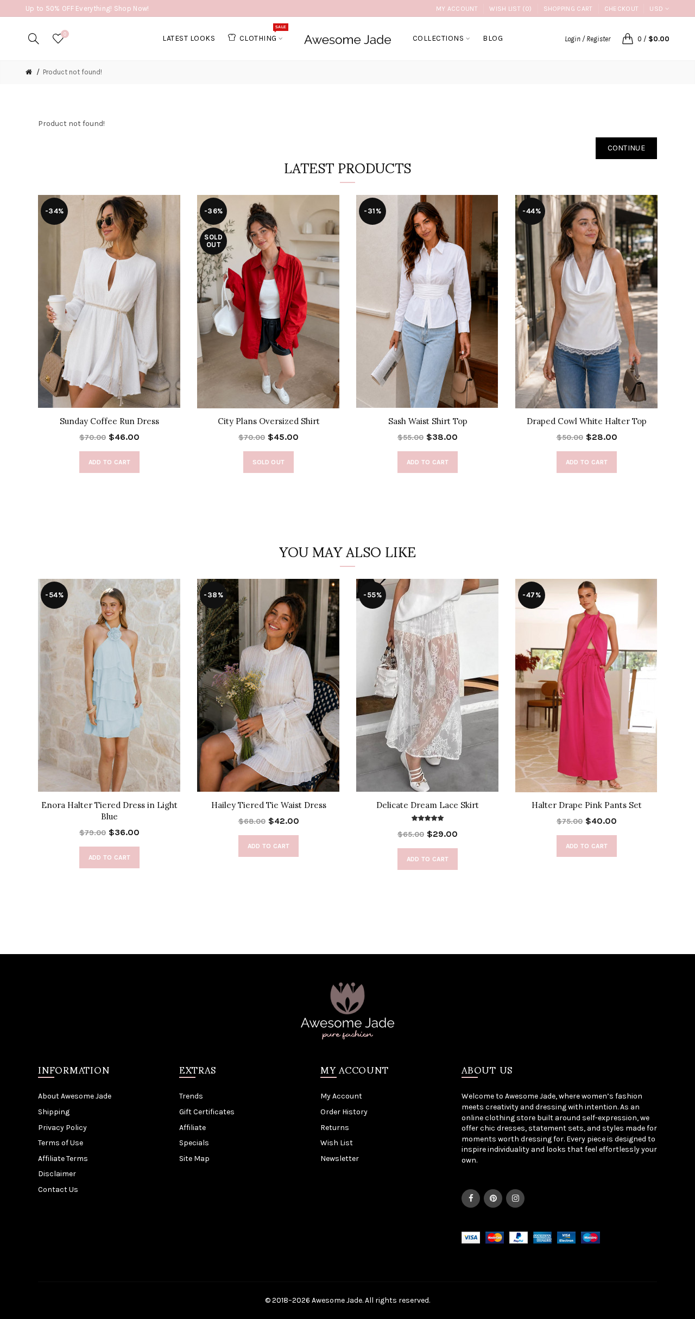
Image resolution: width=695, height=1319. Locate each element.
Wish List (336, 1142)
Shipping (54, 1111)
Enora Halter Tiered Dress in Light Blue (109, 811)
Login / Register (587, 39)
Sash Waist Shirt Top (427, 421)
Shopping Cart (568, 8)
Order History (344, 1111)
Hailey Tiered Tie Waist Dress (268, 805)
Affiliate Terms (63, 1158)
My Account (457, 8)
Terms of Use (60, 1142)
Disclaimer (57, 1173)
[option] (109, 339)
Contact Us (58, 1189)
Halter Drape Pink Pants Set (587, 805)
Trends (191, 1096)
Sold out (268, 462)
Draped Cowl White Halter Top (587, 421)
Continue (626, 148)
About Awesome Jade (74, 1096)
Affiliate (192, 1127)
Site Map (194, 1158)
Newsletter (339, 1158)
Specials (194, 1142)
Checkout (621, 8)
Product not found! (72, 72)
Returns (334, 1127)
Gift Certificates (207, 1111)
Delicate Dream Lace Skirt (427, 805)
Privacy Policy (62, 1127)
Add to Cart (109, 462)
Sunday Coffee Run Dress (109, 421)
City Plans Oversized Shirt (269, 421)
